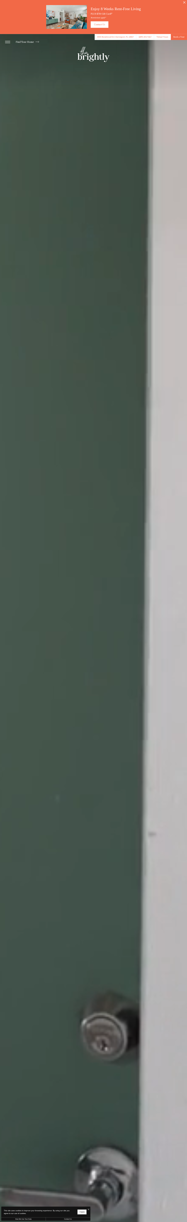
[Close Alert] (184, 3)
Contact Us (68, 1219)
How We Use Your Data (23, 1219)
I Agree (82, 1212)
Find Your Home (25, 42)
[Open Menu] (7, 42)
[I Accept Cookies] (88, 1209)
